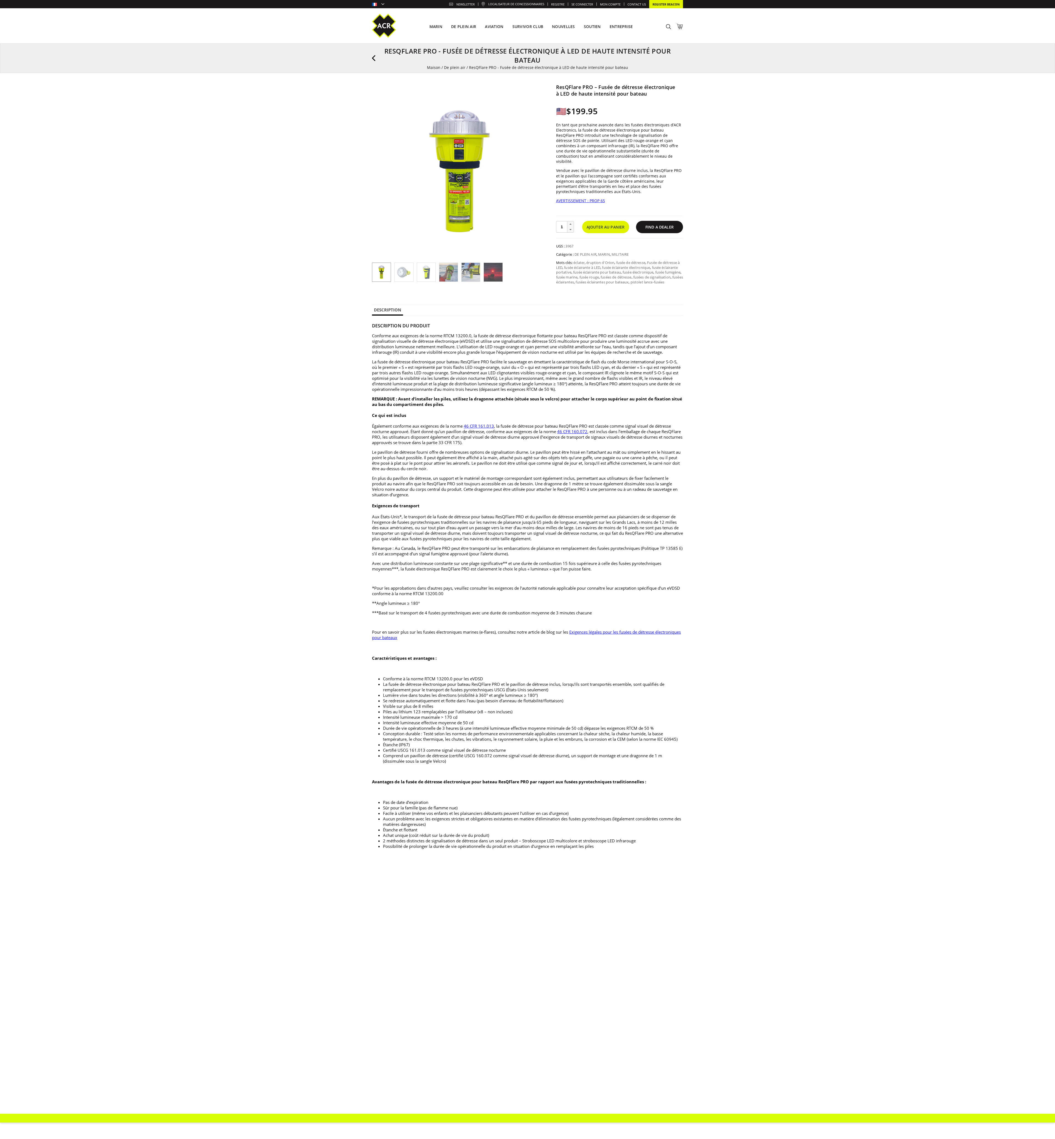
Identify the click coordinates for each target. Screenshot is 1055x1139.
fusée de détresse (630, 262)
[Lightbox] (539, 92)
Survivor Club (527, 26)
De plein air (454, 67)
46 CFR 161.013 (479, 426)
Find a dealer (659, 227)
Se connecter (582, 4)
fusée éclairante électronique (626, 267)
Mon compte (610, 4)
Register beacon (666, 4)
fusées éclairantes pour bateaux (602, 282)
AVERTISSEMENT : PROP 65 (580, 200)
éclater (579, 262)
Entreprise (621, 26)
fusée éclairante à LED (582, 267)
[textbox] (378, 4)
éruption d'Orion (600, 262)
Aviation (494, 26)
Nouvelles (563, 26)
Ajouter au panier (605, 227)
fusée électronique (638, 272)
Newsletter (465, 4)
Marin (604, 254)
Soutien (592, 26)
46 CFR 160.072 (572, 431)
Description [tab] (387, 310)
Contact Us (637, 4)
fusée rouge (589, 277)
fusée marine (567, 277)
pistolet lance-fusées (648, 282)
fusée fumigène (668, 272)
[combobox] (378, 4)
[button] (570, 224)
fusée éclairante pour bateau (597, 272)
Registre (558, 4)
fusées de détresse (616, 277)
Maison (433, 67)
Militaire (620, 254)
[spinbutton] (562, 227)
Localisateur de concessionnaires (516, 4)
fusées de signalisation (652, 277)
